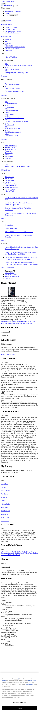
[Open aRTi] (3, 4)
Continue (19, 708)
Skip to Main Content (7, 1)
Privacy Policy (32, 680)
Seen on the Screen (11, 274)
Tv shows (4, 76)
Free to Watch (9, 273)
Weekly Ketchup (10, 189)
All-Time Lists (9, 177)
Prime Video (9, 45)
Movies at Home (6, 36)
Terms (4, 680)
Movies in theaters (6, 24)
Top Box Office (10, 29)
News (8, 170)
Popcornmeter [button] (29, 302)
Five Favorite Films (11, 184)
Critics (7, 13)
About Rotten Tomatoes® (13, 11)
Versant (16, 678)
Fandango (8, 39)
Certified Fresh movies (12, 48)
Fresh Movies (9, 278)
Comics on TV (9, 180)
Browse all (8, 50)
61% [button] (22, 302)
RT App (3, 170)
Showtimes (10, 267)
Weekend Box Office (11, 187)
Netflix (7, 41)
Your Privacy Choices (19, 702)
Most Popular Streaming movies (15, 47)
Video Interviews (10, 186)
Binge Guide (9, 178)
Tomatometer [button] (8, 302)
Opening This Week (11, 27)
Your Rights (29, 684)
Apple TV (8, 43)
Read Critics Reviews (7, 354)
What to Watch (11, 57)
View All (3, 95)
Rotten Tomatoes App (12, 276)
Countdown (8, 182)
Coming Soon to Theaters (13, 31)
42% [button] (2, 302)
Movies (8, 20)
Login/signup (13, 15)
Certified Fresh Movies (12, 33)
